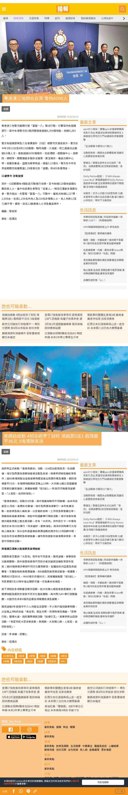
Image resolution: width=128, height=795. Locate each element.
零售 (32, 656)
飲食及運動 (62, 746)
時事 (46, 18)
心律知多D (107, 18)
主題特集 (34, 18)
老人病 (83, 749)
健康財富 (70, 18)
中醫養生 (87, 746)
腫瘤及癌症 (100, 746)
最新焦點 (49, 727)
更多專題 (106, 749)
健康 (5, 18)
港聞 (5, 109)
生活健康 (76, 746)
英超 (30, 661)
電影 (43, 656)
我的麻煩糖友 (88, 18)
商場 (64, 656)
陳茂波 (18, 661)
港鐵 (6, 661)
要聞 (58, 727)
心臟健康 (114, 746)
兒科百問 (61, 749)
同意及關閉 (103, 782)
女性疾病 (73, 749)
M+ (64, 661)
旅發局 (52, 661)
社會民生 (9, 656)
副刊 (57, 18)
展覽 (54, 656)
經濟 (22, 656)
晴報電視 (19, 18)
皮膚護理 (94, 749)
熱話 (65, 727)
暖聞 (72, 727)
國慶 (41, 661)
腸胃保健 (49, 749)
